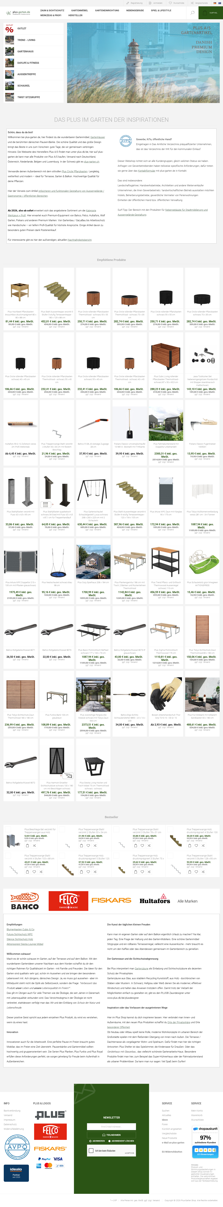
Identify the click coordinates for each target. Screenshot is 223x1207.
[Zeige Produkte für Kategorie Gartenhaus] (9, 51)
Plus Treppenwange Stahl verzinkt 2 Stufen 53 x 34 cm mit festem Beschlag (93, 832)
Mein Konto (197, 1110)
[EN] (219, 3)
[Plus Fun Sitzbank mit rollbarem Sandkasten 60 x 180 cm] (202, 704)
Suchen (165, 1110)
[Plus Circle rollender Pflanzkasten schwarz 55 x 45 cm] (93, 365)
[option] (143, 63)
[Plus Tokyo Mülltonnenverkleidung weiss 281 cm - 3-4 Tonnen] (202, 502)
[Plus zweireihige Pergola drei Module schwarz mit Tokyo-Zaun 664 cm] (93, 704)
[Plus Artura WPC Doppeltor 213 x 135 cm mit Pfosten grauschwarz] (20, 571)
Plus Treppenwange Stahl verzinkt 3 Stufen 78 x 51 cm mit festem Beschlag (147, 832)
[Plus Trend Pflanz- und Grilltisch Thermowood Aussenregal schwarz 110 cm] (166, 571)
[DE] (214, 3)
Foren (165, 1124)
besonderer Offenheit (118, 1027)
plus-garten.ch (91, 161)
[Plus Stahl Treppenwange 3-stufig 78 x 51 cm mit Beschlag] (121, 840)
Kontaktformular (146, 170)
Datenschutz (10, 1124)
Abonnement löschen (123, 1141)
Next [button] (215, 99)
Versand (36, 840)
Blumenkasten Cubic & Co (20, 929)
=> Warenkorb (13, 294)
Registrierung (137, 3)
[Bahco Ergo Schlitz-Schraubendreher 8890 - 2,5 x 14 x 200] (129, 704)
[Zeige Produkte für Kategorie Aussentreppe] (9, 74)
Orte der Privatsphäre (178, 1022)
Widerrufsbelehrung (14, 1129)
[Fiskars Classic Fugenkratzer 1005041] (202, 433)
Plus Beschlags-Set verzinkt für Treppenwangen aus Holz (40, 831)
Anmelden (157, 3)
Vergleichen (28, 294)
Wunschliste (197, 1120)
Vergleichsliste (201, 3)
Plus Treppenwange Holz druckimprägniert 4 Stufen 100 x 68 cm (202, 832)
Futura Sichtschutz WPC (20, 934)
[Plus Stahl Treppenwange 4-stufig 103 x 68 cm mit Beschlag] (13, 867)
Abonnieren (99, 1141)
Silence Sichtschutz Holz (20, 939)
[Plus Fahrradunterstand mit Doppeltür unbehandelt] (166, 433)
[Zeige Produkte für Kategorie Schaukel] (9, 85)
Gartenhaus (25, 51)
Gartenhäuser (97, 137)
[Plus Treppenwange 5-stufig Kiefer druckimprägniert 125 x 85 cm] (67, 867)
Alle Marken (188, 901)
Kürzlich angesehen (172, 1129)
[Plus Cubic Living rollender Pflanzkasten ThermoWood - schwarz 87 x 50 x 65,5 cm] (166, 365)
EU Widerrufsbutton (172, 1151)
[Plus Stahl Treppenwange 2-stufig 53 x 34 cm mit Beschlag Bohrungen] (67, 840)
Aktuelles (166, 1115)
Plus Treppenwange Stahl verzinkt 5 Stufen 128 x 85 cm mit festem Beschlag (201, 858)
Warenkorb (196, 1115)
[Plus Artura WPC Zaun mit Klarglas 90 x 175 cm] (166, 502)
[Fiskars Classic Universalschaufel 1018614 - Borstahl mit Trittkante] (129, 433)
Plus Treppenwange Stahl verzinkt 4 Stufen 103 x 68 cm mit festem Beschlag (39, 858)
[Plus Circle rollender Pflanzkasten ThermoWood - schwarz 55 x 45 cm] (57, 365)
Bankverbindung (12, 1110)
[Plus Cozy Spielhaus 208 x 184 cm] (93, 571)
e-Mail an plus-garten (173, 1142)
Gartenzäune (141, 968)
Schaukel (23, 85)
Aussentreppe (26, 74)
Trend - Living (26, 40)
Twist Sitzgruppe (28, 97)
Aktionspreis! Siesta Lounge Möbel (25, 944)
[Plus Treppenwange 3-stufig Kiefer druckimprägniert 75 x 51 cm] (121, 867)
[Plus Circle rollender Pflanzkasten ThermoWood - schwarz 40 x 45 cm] (129, 365)
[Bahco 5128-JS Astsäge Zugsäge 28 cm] (93, 433)
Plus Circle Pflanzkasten (75, 171)
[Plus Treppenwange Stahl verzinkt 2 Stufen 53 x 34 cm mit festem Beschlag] (57, 433)
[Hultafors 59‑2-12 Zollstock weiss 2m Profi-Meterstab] (20, 433)
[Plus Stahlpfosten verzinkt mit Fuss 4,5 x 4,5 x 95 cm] (20, 502)
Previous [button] (72, 99)
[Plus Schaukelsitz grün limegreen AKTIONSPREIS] (202, 571)
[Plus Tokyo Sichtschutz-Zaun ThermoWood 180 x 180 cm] (20, 704)
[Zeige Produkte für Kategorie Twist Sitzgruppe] (9, 97)
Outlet (21, 28)
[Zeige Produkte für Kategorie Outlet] (9, 28)
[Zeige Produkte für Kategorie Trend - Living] (9, 40)
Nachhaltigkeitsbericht (80, 239)
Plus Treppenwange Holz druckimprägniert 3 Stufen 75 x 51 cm (148, 858)
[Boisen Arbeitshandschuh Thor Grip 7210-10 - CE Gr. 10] (166, 704)
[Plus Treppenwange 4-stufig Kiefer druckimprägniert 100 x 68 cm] (175, 840)
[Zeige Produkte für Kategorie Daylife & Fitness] (9, 63)
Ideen (165, 1120)
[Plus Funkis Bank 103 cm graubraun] (57, 704)
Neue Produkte (169, 1138)
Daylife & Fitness (28, 62)
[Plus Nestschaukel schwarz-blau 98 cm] (57, 571)
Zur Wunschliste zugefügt (20, 294)
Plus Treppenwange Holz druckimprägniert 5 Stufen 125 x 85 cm (94, 858)
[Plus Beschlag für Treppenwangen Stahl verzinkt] (13, 840)
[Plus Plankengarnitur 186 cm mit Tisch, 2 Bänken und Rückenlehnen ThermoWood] (129, 571)
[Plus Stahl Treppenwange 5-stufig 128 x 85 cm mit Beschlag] (175, 867)
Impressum (9, 1120)
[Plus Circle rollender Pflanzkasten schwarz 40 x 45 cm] (20, 365)
